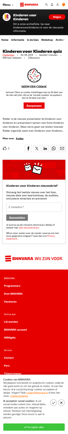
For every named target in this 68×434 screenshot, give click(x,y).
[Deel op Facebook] (28, 148)
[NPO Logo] (63, 5)
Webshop (47, 39)
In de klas (33, 39)
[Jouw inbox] (52, 4)
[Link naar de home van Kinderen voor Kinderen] (7, 17)
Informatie (17, 39)
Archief (60, 39)
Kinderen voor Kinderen (24, 17)
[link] (19, 138)
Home (4, 39)
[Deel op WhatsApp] (53, 148)
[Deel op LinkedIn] (45, 148)
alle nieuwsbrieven (29, 227)
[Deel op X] (37, 148)
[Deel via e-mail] (62, 148)
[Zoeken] (46, 4)
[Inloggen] (57, 4)
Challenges (8, 54)
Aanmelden (17, 217)
